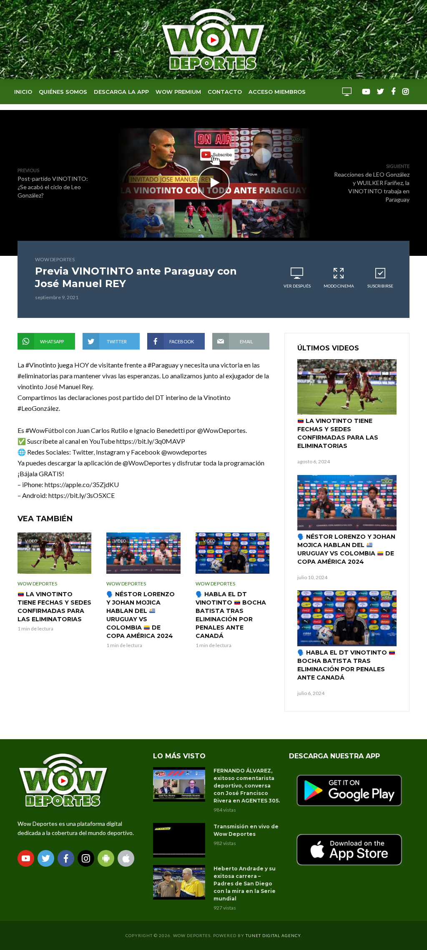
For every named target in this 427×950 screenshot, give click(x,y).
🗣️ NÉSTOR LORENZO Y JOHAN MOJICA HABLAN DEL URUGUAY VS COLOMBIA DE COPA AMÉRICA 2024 (140, 615)
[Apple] (126, 858)
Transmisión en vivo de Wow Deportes (246, 830)
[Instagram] (86, 858)
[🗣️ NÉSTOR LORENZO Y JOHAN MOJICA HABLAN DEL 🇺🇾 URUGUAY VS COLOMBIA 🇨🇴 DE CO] (347, 503)
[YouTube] (26, 858)
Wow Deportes (55, 259)
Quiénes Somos (63, 91)
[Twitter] (46, 858)
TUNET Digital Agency (273, 935)
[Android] (106, 858)
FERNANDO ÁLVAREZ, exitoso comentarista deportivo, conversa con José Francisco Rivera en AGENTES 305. (247, 786)
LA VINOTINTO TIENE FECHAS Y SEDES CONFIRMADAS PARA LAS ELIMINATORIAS (54, 606)
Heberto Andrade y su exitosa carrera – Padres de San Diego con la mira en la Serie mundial (245, 883)
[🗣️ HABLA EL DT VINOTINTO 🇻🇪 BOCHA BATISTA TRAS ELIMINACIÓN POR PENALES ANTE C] (347, 618)
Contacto (225, 91)
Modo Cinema (339, 285)
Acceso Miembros (277, 91)
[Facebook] (66, 858)
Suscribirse (380, 285)
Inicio (23, 91)
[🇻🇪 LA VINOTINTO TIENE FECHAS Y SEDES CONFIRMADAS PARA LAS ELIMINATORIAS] (347, 387)
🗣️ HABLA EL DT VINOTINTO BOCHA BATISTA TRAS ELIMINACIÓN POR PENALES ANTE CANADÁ (231, 615)
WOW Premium (178, 91)
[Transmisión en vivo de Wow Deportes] (179, 840)
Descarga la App (121, 91)
